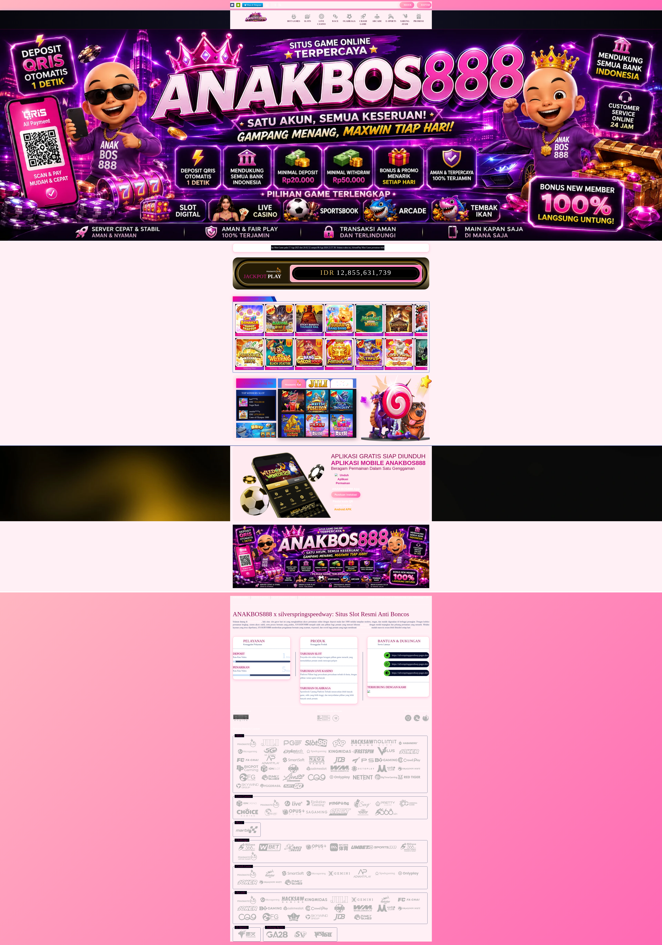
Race (335, 21)
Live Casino (321, 22)
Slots (307, 21)
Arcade (377, 21)
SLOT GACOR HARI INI (312, 597)
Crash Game (363, 22)
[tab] (294, 383)
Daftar (425, 5)
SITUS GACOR (260, 597)
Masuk (408, 5)
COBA (294, 397)
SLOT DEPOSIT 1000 (283, 597)
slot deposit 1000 (364, 627)
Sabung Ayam (404, 22)
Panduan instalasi (346, 494)
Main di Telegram (254, 5)
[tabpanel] (331, 135)
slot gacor (365, 624)
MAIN (251, 318)
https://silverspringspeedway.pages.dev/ (410, 655)
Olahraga (349, 21)
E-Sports (391, 21)
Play (274, 276)
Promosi (419, 21)
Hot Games (293, 21)
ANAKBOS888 (240, 597)
